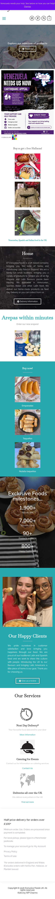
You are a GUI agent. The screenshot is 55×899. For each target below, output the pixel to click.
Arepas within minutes (27, 317)
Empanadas (27, 405)
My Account (40, 846)
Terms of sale (10, 856)
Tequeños (27, 438)
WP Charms (31, 893)
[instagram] (32, 18)
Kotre (20, 893)
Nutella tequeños (27, 471)
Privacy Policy (10, 851)
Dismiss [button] (27, 6)
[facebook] (38, 18)
